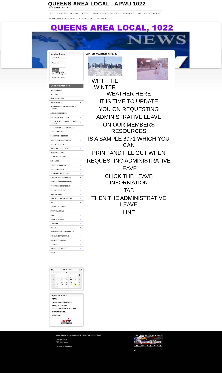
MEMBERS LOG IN (99, 13)
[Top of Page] (135, 350)
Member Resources (60, 86)
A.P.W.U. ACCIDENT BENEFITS (62, 302)
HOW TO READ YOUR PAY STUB (61, 198)
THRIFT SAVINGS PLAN (58, 190)
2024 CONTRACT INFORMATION (122, 13)
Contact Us (102, 19)
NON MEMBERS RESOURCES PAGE (62, 19)
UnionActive (68, 347)
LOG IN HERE (62, 13)
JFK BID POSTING (57, 102)
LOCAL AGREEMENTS (58, 169)
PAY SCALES (55, 161)
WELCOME (74, 13)
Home (51, 13)
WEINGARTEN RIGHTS (58, 248)
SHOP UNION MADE (58, 312)
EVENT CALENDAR (57, 211)
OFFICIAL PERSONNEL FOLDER (61, 182)
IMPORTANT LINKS (57, 219)
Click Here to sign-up (59, 74)
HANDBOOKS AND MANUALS (60, 173)
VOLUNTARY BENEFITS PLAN (61, 186)
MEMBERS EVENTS (57, 153)
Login (53, 253)
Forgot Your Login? (58, 77)
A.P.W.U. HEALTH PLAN (59, 305)
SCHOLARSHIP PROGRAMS (60, 236)
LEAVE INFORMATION (58, 157)
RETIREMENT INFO (57, 132)
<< (52, 270)
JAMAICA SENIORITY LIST (60, 117)
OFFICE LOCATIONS (86, 19)
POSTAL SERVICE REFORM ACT (149, 13)
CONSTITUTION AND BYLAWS (61, 178)
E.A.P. (52, 215)
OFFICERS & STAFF (57, 98)
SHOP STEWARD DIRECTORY (61, 148)
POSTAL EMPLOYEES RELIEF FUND (64, 309)
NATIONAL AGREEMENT (59, 165)
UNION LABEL (56, 315)
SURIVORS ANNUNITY (58, 240)
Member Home (56, 90)
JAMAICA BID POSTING (59, 113)
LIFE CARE (54, 223)
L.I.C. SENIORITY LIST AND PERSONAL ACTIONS (64, 122)
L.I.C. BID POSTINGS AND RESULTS (62, 128)
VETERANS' (55, 244)
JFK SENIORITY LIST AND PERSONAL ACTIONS (63, 108)
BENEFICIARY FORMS (58, 207)
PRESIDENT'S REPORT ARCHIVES (62, 232)
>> (80, 270)
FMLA (53, 203)
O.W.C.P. (53, 228)
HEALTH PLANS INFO (58, 144)
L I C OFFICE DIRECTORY (59, 136)
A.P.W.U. (54, 299)
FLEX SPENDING (56, 194)
